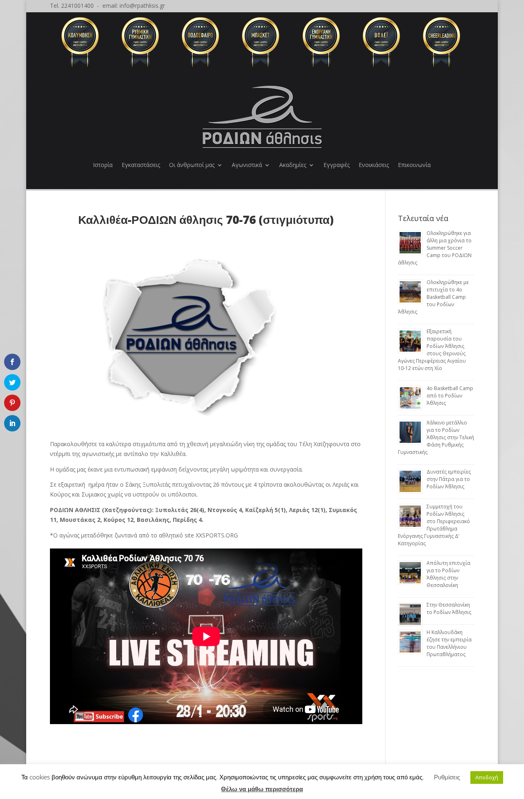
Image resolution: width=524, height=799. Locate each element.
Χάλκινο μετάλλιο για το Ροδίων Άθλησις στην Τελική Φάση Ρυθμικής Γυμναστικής (436, 437)
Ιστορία (103, 165)
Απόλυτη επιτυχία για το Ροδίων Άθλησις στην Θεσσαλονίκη (448, 574)
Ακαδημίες (292, 165)
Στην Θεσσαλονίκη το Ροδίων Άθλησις (449, 608)
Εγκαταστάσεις (141, 165)
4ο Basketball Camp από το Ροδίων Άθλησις (450, 395)
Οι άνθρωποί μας (192, 165)
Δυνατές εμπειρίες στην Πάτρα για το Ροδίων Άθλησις (449, 479)
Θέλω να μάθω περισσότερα (262, 789)
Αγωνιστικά (247, 165)
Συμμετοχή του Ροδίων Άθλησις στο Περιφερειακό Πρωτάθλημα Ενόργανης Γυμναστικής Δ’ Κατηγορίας (434, 525)
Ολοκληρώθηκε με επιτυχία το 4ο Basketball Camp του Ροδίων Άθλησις (433, 297)
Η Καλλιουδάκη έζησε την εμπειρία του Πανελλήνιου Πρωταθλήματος (449, 643)
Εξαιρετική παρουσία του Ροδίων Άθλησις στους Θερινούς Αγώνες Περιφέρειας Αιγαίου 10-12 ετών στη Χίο (432, 350)
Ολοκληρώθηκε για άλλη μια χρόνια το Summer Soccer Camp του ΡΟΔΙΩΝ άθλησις (435, 248)
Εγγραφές (336, 165)
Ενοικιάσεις (374, 165)
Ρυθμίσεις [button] (447, 777)
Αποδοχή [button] (486, 777)
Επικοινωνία (414, 165)
